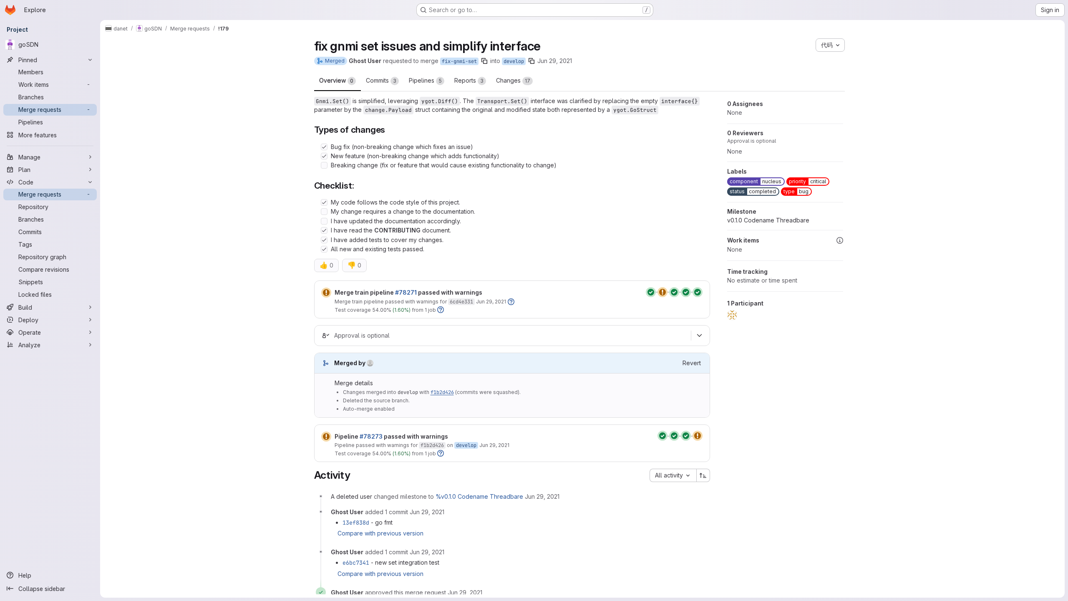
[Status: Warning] (326, 293)
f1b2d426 (442, 392)
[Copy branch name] (484, 61)
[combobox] (673, 475)
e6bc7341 (356, 562)
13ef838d (356, 522)
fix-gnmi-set (459, 61)
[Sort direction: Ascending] (703, 475)
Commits (381, 80)
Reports (469, 80)
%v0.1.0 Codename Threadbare (479, 496)
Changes (513, 80)
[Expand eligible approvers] (700, 336)
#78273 (371, 436)
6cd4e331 (461, 301)
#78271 (406, 292)
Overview (336, 80)
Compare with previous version (380, 533)
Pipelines (425, 80)
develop (514, 61)
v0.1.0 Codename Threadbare (768, 220)
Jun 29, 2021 (554, 60)
